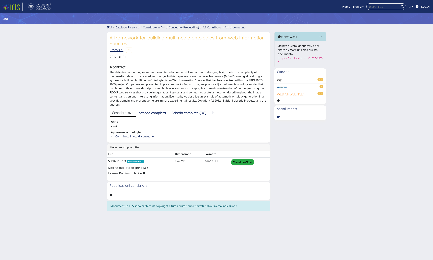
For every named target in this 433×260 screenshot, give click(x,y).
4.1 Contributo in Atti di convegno (224, 27)
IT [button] (410, 6)
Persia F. (116, 50)
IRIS (109, 27)
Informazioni (289, 36)
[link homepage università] (39, 7)
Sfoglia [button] (357, 6)
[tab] (213, 112)
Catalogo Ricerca (126, 27)
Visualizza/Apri (242, 162)
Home (346, 6)
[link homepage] (12, 7)
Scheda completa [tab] (152, 113)
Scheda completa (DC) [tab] (189, 113)
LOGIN (425, 6)
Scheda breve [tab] (122, 113)
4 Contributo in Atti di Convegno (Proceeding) (170, 27)
